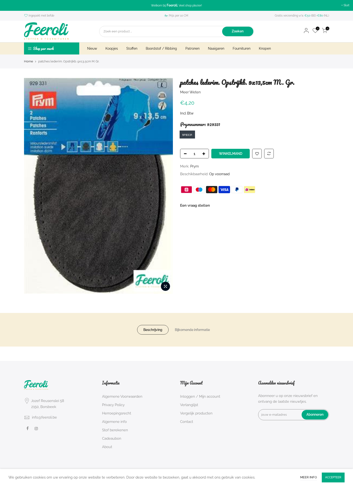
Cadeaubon (111, 438)
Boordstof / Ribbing (161, 48)
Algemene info (114, 422)
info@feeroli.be (44, 417)
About (107, 447)
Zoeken (237, 31)
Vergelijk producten (196, 413)
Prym (194, 166)
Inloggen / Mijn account (200, 396)
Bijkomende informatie (192, 330)
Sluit (346, 5)
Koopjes (111, 48)
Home (28, 61)
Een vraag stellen (195, 205)
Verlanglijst (189, 405)
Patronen (192, 48)
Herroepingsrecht (116, 413)
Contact (186, 422)
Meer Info (308, 477)
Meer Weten (190, 92)
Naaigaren (216, 48)
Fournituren (241, 48)
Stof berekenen (115, 430)
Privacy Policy (113, 405)
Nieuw (92, 48)
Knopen (265, 48)
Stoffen (131, 48)
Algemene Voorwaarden (122, 396)
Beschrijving (152, 330)
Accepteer (333, 477)
